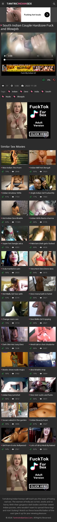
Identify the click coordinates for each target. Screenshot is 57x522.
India (37, 91)
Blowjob (21, 96)
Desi (26, 91)
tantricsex (19, 3)
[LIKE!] (44, 80)
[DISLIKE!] (54, 80)
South (48, 91)
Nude (8, 96)
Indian (15, 91)
